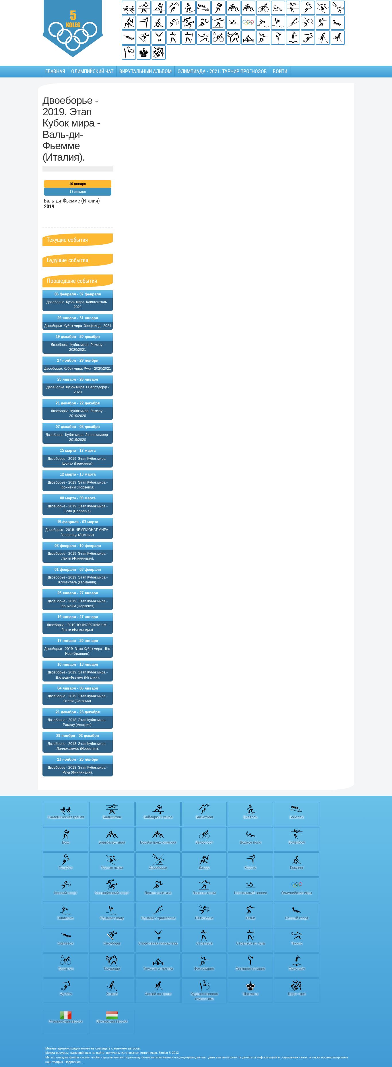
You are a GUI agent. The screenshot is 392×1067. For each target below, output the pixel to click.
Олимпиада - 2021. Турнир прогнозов (222, 71)
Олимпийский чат (92, 71)
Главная (55, 71)
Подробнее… (74, 1062)
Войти (280, 71)
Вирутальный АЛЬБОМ (145, 71)
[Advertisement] (156, 181)
